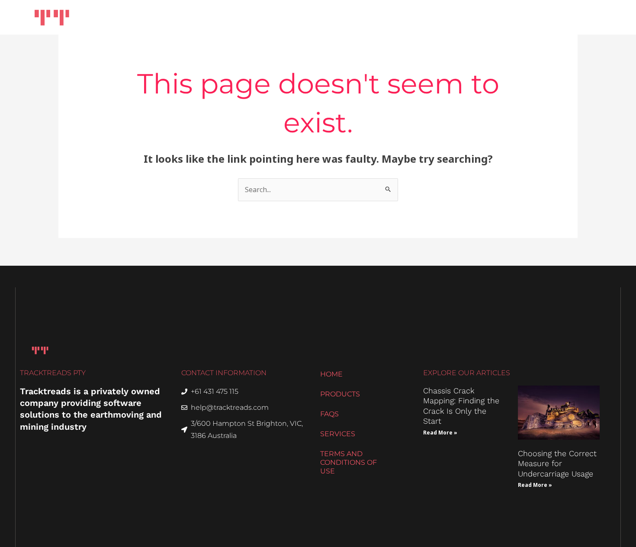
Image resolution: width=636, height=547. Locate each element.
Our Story (476, 17)
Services (423, 17)
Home (310, 17)
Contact (587, 17)
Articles (528, 17)
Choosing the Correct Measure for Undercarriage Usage (557, 463)
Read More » (440, 432)
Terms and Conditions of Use (348, 462)
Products (360, 17)
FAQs (329, 414)
